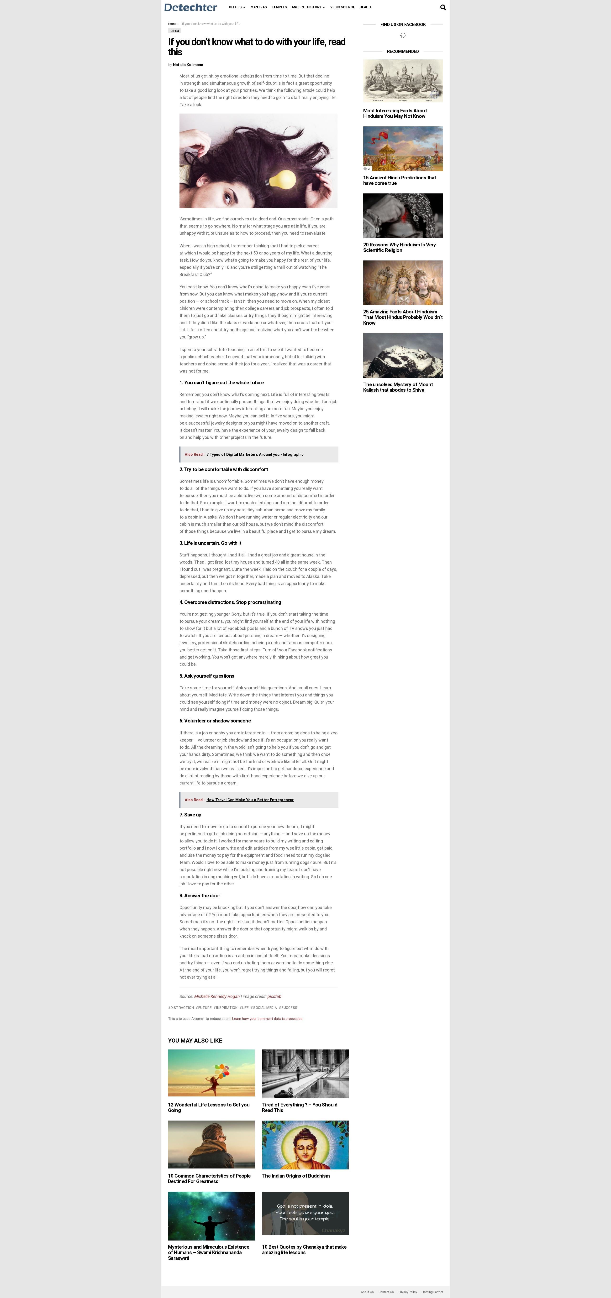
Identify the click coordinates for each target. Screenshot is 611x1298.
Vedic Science (342, 7)
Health (366, 7)
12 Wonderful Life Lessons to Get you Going (208, 1107)
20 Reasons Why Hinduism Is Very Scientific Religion (399, 247)
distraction (182, 1008)
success (289, 1008)
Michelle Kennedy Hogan (217, 996)
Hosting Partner (432, 1292)
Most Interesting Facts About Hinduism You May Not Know (395, 113)
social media (265, 1008)
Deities (235, 7)
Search (443, 7)
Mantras (259, 7)
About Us (367, 1292)
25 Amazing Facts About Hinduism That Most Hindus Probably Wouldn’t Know (402, 317)
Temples (279, 7)
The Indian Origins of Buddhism (296, 1176)
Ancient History (306, 7)
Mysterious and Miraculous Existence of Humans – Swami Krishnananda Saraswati (208, 1252)
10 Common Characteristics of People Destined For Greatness (209, 1178)
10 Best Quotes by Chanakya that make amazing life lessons (304, 1250)
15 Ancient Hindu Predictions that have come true (399, 180)
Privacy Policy (408, 1292)
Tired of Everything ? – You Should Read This (299, 1107)
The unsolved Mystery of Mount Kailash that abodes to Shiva (398, 387)
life (245, 1008)
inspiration (226, 1008)
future (205, 1008)
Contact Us (386, 1292)
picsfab (274, 996)
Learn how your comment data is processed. (267, 1019)
